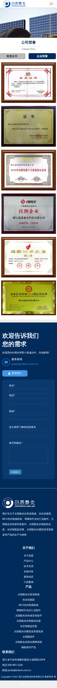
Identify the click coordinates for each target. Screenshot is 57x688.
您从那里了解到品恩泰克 (22, 427)
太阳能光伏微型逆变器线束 (28, 631)
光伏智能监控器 (28, 626)
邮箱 (12, 411)
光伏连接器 (28, 599)
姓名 (12, 385)
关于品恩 (28, 555)
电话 (12, 395)
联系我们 (17, 373)
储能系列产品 (28, 647)
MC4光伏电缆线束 (28, 605)
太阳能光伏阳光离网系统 (28, 642)
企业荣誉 (42, 56)
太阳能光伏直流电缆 (29, 594)
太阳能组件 (28, 636)
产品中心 (28, 561)
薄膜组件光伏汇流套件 (28, 610)
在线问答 (28, 571)
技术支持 (28, 566)
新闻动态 (28, 576)
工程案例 (28, 582)
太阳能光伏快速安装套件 (28, 615)
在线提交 (15, 472)
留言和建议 (15, 443)
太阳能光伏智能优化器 (28, 621)
